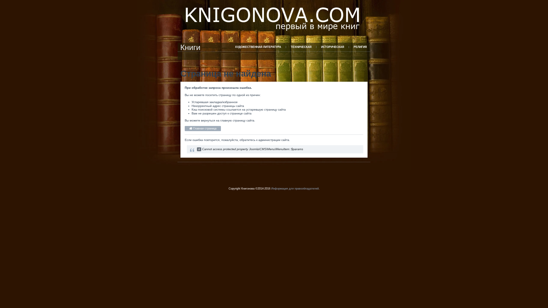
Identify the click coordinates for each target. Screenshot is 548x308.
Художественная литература (258, 47)
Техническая (301, 47)
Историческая (332, 47)
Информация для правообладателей (295, 188)
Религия (360, 47)
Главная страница (204, 128)
